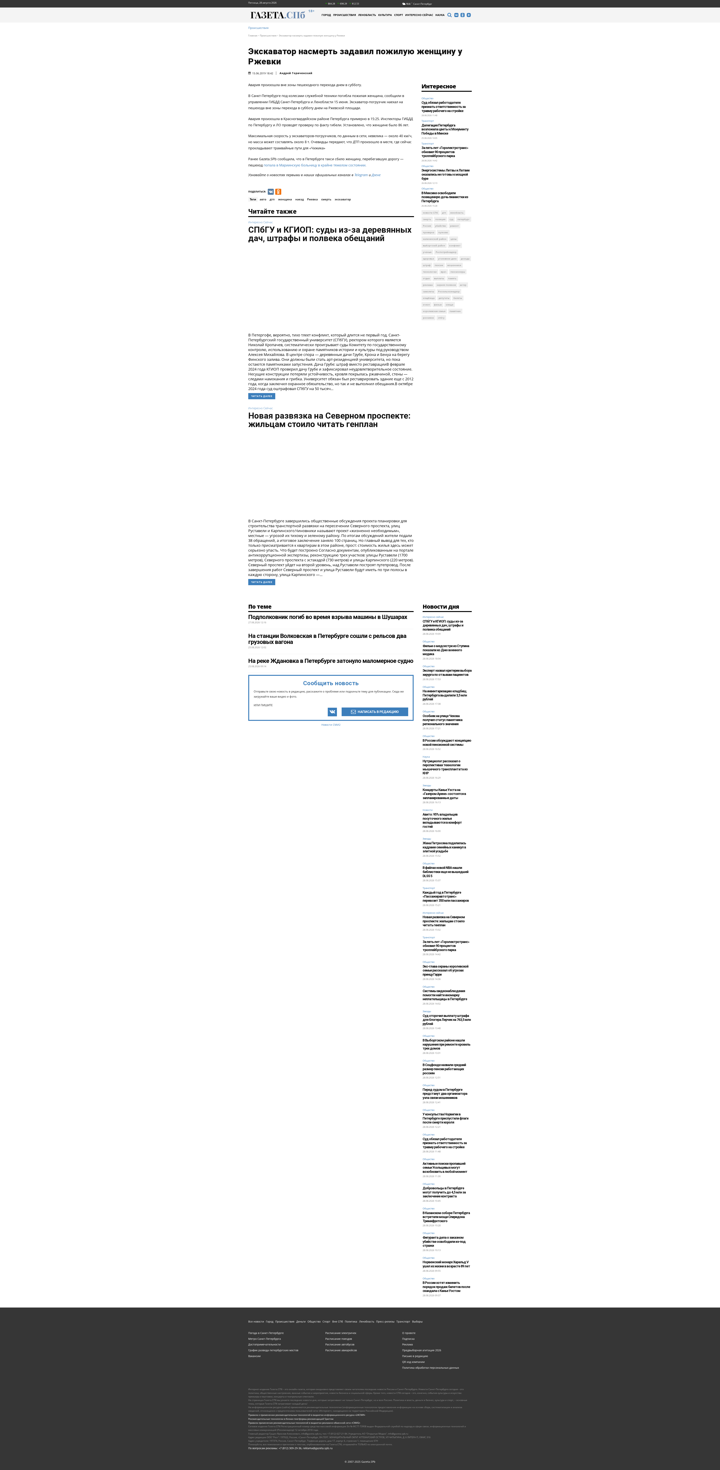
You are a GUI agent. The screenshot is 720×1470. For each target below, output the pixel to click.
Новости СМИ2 (330, 724)
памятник (455, 311)
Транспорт (428, 121)
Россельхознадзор (449, 291)
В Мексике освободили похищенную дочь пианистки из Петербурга (445, 197)
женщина (285, 199)
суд (451, 219)
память (452, 278)
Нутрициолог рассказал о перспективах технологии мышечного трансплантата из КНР (445, 767)
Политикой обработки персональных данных (458, 1460)
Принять (594, 1460)
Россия (427, 225)
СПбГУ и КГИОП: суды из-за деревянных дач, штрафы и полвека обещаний (330, 234)
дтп (272, 199)
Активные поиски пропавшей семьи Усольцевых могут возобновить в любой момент (445, 1168)
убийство (440, 225)
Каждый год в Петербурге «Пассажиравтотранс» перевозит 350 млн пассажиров (446, 896)
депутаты (444, 298)
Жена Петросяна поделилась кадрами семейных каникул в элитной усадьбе (444, 847)
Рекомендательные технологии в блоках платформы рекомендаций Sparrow (290, 1418)
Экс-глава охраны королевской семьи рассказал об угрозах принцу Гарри (445, 970)
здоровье (428, 258)
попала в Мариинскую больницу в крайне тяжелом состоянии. (315, 165)
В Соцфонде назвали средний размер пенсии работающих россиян (444, 1069)
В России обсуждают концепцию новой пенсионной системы (447, 742)
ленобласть (457, 212)
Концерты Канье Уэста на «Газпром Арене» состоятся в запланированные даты (444, 794)
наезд (299, 199)
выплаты (439, 278)
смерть (326, 199)
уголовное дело (447, 258)
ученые (427, 252)
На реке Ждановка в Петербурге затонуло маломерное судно (330, 660)
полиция (440, 219)
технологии (430, 271)
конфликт (454, 245)
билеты (458, 298)
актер (463, 284)
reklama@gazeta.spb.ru (318, 1448)
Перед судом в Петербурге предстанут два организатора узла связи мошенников (445, 1094)
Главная (252, 35)
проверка (428, 232)
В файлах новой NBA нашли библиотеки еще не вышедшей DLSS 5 (445, 872)
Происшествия (258, 27)
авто (263, 199)
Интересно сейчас (260, 222)
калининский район (434, 239)
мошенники (454, 265)
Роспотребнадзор (446, 252)
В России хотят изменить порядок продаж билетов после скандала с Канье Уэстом (446, 1287)
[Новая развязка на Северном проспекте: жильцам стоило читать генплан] (331, 474)
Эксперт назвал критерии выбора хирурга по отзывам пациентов (447, 672)
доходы (465, 258)
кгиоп (426, 304)
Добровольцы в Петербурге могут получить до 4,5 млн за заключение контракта (444, 1192)
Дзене (376, 175)
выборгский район (434, 245)
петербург (464, 219)
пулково (443, 232)
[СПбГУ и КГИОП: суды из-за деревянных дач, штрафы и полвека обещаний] (331, 288)
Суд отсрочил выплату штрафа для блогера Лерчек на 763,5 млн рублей (447, 1020)
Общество (428, 98)
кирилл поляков (446, 284)
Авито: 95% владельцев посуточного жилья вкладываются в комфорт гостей (442, 820)
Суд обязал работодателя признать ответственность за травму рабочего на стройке (444, 107)
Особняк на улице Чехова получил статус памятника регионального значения (442, 720)
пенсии (439, 265)
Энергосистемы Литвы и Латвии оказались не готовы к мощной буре (446, 174)
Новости (428, 810)
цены (454, 239)
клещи (449, 304)
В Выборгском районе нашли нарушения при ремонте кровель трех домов (446, 1044)
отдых (426, 278)
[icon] (449, 15)
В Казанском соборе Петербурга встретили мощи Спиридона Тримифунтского (446, 1217)
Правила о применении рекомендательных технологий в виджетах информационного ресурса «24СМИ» (306, 1415)
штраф (427, 265)
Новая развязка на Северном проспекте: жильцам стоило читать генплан (329, 420)
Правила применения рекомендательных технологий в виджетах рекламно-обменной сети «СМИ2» (304, 1422)
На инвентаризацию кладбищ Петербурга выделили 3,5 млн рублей (445, 695)
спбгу (441, 317)
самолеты (428, 291)
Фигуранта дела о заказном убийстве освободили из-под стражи (444, 1241)
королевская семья (434, 311)
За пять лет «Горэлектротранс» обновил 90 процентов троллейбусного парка (445, 152)
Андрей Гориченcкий (296, 73)
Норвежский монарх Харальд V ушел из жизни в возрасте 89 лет (446, 1264)
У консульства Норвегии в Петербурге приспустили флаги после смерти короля (445, 1118)
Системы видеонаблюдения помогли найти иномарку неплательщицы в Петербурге (445, 995)
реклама (428, 284)
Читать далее (261, 396)
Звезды (427, 785)
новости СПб (430, 212)
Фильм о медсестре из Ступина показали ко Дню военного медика (446, 650)
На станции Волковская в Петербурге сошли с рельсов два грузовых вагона (327, 638)
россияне (428, 317)
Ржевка (312, 199)
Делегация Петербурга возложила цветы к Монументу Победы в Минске (445, 129)
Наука (426, 756)
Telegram (361, 175)
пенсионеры (458, 271)
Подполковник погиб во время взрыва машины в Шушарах (327, 616)
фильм (438, 304)
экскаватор (343, 199)
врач (443, 271)
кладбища (429, 298)
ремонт (454, 225)
